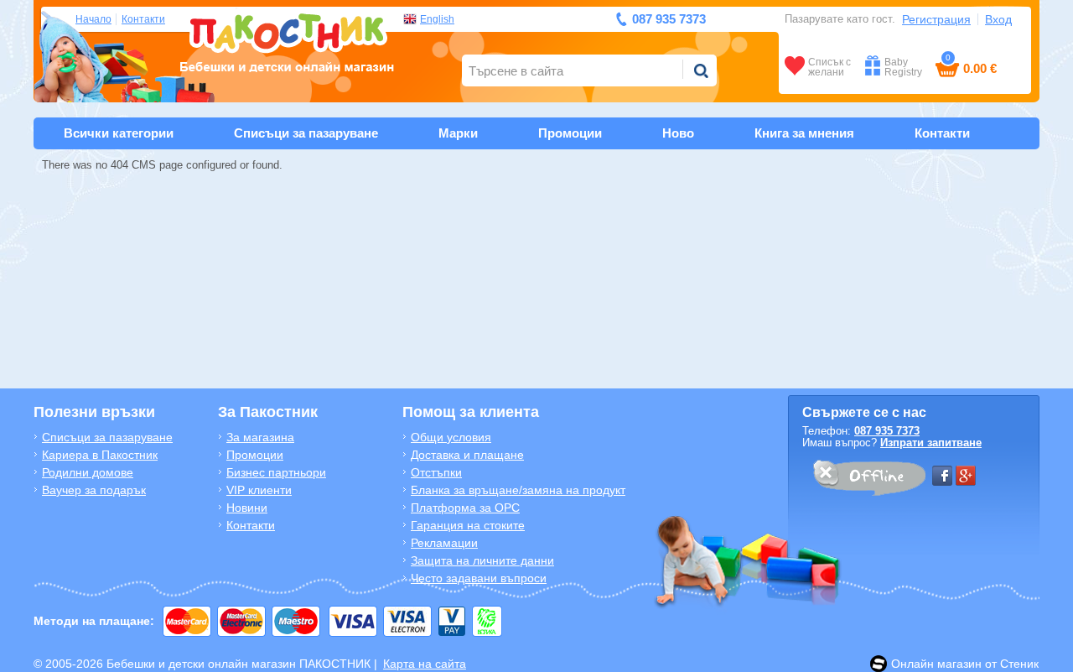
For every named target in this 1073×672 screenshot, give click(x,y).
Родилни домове (87, 472)
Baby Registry (903, 66)
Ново (678, 133)
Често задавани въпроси (479, 578)
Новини (246, 507)
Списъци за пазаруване (306, 133)
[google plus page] (966, 476)
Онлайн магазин (936, 663)
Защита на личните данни (482, 560)
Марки (458, 133)
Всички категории (119, 133)
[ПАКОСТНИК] (287, 40)
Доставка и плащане (467, 454)
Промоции (570, 133)
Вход (998, 19)
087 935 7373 (887, 431)
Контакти (143, 19)
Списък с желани (829, 66)
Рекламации (444, 543)
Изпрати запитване (931, 442)
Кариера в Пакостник (100, 454)
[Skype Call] (868, 481)
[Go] (701, 70)
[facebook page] (942, 476)
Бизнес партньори (276, 472)
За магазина (260, 437)
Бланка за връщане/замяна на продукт (518, 490)
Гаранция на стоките (468, 525)
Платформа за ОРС (465, 507)
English (437, 19)
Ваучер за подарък (94, 490)
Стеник (1019, 663)
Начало (93, 19)
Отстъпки (436, 472)
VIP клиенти (259, 490)
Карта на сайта (424, 663)
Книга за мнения (804, 133)
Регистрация (936, 19)
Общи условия (451, 437)
